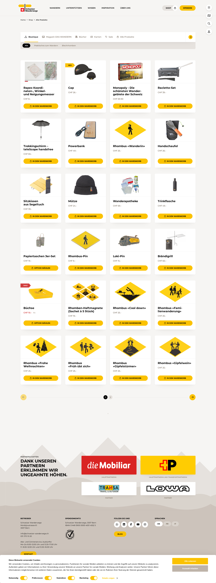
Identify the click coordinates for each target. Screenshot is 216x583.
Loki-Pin (119, 256)
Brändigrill (165, 256)
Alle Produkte (127, 37)
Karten (97, 37)
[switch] (48, 578)
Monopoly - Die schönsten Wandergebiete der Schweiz (127, 91)
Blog (120, 534)
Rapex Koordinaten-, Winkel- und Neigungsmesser (39, 91)
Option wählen (42, 268)
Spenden (187, 8)
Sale (111, 37)
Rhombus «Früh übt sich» (79, 365)
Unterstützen (74, 8)
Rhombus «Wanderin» (129, 146)
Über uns (125, 8)
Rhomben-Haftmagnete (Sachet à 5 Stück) (85, 309)
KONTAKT (28, 554)
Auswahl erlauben (190, 568)
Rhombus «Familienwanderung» (170, 309)
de (158, 524)
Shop (168, 8)
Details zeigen (108, 578)
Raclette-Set (167, 88)
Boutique (33, 37)
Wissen (92, 8)
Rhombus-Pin (78, 256)
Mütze (72, 201)
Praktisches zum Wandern (46, 45)
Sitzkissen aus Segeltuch (34, 203)
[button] (209, 8)
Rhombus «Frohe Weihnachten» (36, 365)
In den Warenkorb (42, 106)
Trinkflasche (167, 201)
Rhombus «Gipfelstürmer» (124, 365)
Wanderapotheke (125, 201)
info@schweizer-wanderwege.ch (34, 533)
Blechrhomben (69, 45)
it (175, 524)
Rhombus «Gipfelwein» (174, 363)
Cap (71, 88)
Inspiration (108, 8)
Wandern (55, 8)
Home (23, 20)
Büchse (29, 308)
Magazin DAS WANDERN (59, 37)
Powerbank (76, 146)
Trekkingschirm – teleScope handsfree (38, 148)
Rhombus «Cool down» (129, 308)
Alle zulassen (190, 561)
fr (167, 524)
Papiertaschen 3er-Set (40, 256)
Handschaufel (168, 146)
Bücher (82, 37)
